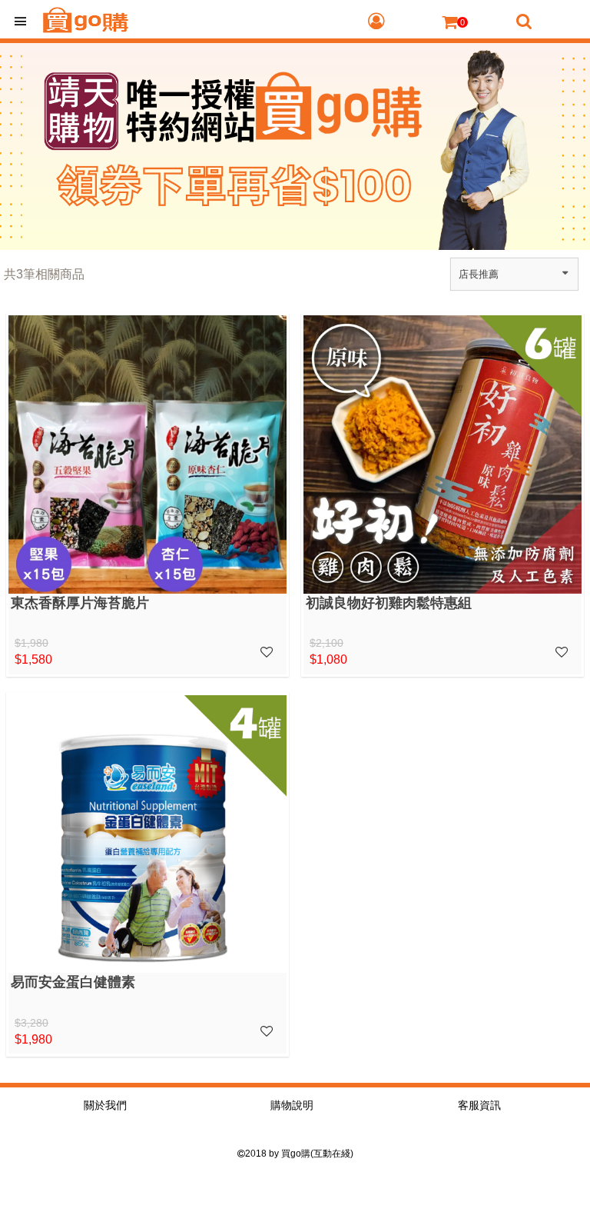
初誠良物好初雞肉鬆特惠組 (389, 603)
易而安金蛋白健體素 (73, 982)
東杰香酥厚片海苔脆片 (80, 603)
